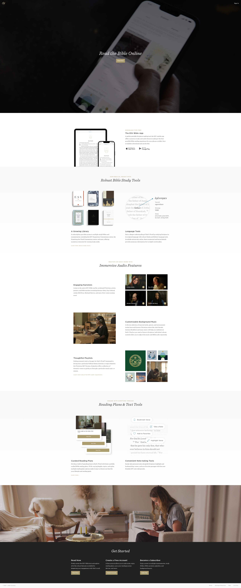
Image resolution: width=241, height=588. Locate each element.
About (210, 585)
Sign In (236, 3)
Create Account (111, 573)
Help (229, 585)
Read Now (120, 60)
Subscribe (144, 573)
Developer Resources (220, 585)
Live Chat (235, 585)
